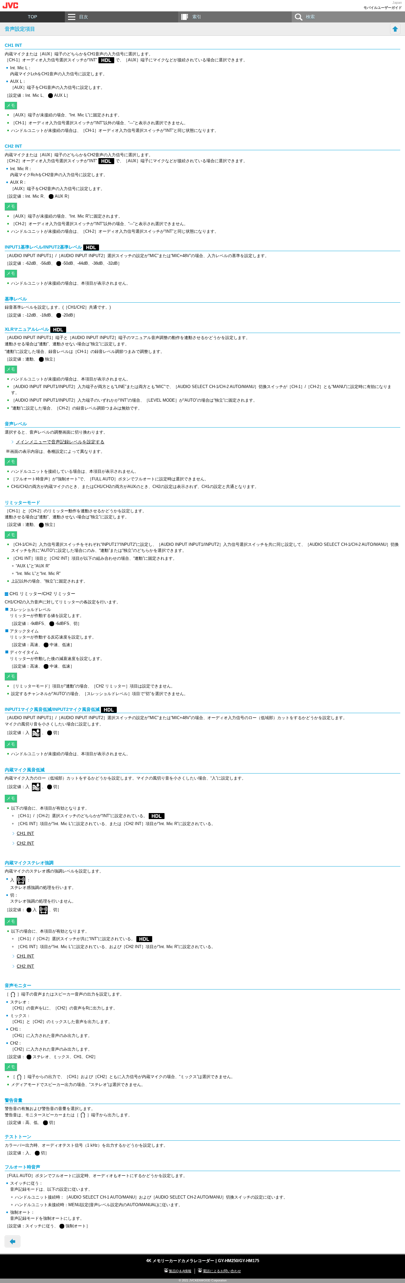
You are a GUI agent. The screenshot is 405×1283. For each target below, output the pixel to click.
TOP (32, 16)
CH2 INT (25, 843)
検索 (310, 16)
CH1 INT (25, 833)
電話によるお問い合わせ (222, 1271)
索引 (196, 16)
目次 (83, 16)
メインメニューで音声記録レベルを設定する (60, 441)
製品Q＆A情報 (180, 1271)
